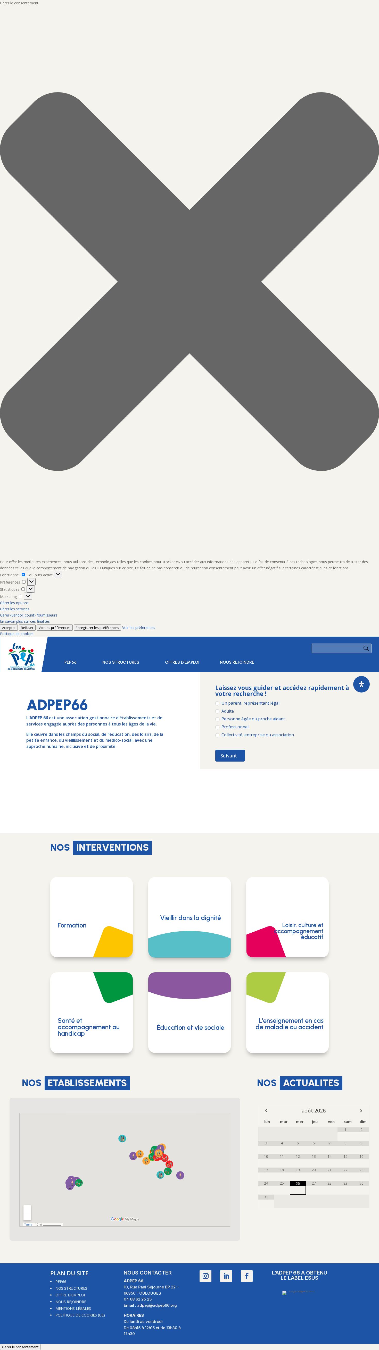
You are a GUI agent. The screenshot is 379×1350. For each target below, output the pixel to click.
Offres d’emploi (182, 663)
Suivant (228, 756)
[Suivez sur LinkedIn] (226, 1276)
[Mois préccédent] (266, 1110)
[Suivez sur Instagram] (205, 1276)
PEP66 (70, 663)
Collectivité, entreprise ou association (257, 735)
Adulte (227, 711)
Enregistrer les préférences (97, 627)
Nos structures (120, 663)
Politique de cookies (17, 633)
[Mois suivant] (361, 1110)
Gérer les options (14, 602)
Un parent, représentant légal (249, 703)
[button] (189, 282)
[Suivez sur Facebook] (247, 1276)
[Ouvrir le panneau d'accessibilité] (361, 684)
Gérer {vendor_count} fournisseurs (28, 615)
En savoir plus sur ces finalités (25, 621)
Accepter (9, 627)
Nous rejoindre (237, 663)
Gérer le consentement (20, 1347)
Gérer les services (14, 608)
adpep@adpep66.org (157, 1305)
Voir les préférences (55, 627)
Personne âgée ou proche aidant (252, 719)
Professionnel (234, 727)
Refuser (27, 627)
